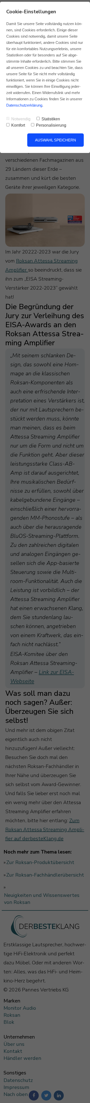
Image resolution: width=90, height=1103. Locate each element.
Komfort (18, 125)
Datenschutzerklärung (24, 105)
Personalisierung (51, 125)
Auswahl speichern (55, 140)
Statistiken (51, 119)
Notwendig (20, 119)
